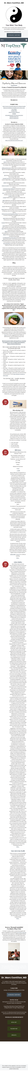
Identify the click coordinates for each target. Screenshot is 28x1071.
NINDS (4, 234)
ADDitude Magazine (6, 168)
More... (17, 558)
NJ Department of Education (9, 237)
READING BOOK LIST (14, 116)
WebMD (14, 113)
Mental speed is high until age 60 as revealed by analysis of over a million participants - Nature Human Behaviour (14, 342)
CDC (3, 193)
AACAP (3, 159)
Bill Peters (18, 450)
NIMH (6, 231)
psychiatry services (21, 932)
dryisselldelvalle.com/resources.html (14, 115)
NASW (3, 209)
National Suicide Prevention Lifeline (10, 214)
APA (4, 172)
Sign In (18, 554)
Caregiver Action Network (9, 188)
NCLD (4, 225)
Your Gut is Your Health (18, 851)
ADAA (5, 162)
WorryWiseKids (6, 243)
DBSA (4, 200)
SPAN (3, 240)
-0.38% (18, 470)
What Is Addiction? (14, 118)
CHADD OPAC (14, 110)
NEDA (4, 218)
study (24, 327)
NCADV (3, 222)
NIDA (3, 228)
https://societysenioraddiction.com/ (14, 140)
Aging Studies (18, 562)
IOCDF (3, 206)
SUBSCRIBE (12, 554)
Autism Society (5, 185)
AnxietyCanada (6, 178)
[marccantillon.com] (14, 3)
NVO (18, 468)
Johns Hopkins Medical (14, 112)
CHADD (10, 196)
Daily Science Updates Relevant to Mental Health (14, 106)
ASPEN (4, 182)
